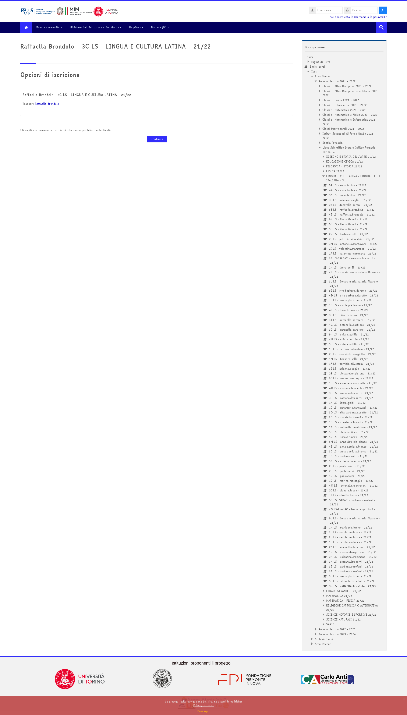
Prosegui (203, 711)
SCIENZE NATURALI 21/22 (343, 619)
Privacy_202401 (203, 705)
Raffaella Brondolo (47, 104)
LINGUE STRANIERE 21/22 (343, 591)
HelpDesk (135, 27)
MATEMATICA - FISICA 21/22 (345, 600)
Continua (157, 139)
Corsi (314, 71)
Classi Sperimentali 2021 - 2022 (343, 129)
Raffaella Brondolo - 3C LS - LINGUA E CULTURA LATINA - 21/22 (76, 94)
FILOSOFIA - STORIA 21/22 (344, 166)
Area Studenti (323, 76)
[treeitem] (344, 350)
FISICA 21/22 (335, 171)
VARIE (330, 624)
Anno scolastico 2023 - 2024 (337, 634)
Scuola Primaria (332, 142)
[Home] (69, 11)
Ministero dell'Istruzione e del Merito (94, 27)
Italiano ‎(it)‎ (158, 27)
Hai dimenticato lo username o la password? (358, 17)
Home (310, 57)
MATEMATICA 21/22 (339, 596)
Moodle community (48, 27)
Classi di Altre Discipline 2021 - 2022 (346, 86)
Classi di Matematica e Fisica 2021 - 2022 (349, 115)
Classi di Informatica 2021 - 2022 (344, 105)
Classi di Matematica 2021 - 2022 (344, 110)
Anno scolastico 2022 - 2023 (337, 629)
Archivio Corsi (324, 639)
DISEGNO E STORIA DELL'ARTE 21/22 (351, 156)
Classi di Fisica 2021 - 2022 (340, 100)
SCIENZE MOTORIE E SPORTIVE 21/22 (351, 614)
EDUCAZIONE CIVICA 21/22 (344, 161)
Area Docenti (323, 644)
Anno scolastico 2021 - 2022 (337, 81)
